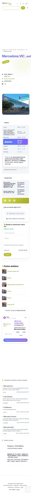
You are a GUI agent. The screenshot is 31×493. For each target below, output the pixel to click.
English (18, 489)
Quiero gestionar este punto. (16, 218)
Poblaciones (11, 487)
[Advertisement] (15, 28)
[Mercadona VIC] (16, 104)
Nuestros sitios (23, 485)
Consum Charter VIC (13, 271)
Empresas (17, 487)
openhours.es (20, 483)
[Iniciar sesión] (20, 3)
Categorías (16, 485)
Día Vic (9, 278)
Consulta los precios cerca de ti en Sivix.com (15, 340)
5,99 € (17, 332)
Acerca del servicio (8, 485)
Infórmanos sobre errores (10, 169)
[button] (27, 3)
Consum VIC (10, 304)
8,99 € (21, 335)
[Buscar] (27, 7)
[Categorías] (23, 3)
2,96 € (24, 332)
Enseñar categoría (16, 310)
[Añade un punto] (17, 3)
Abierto (6, 62)
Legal (22, 487)
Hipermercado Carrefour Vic (15, 284)
